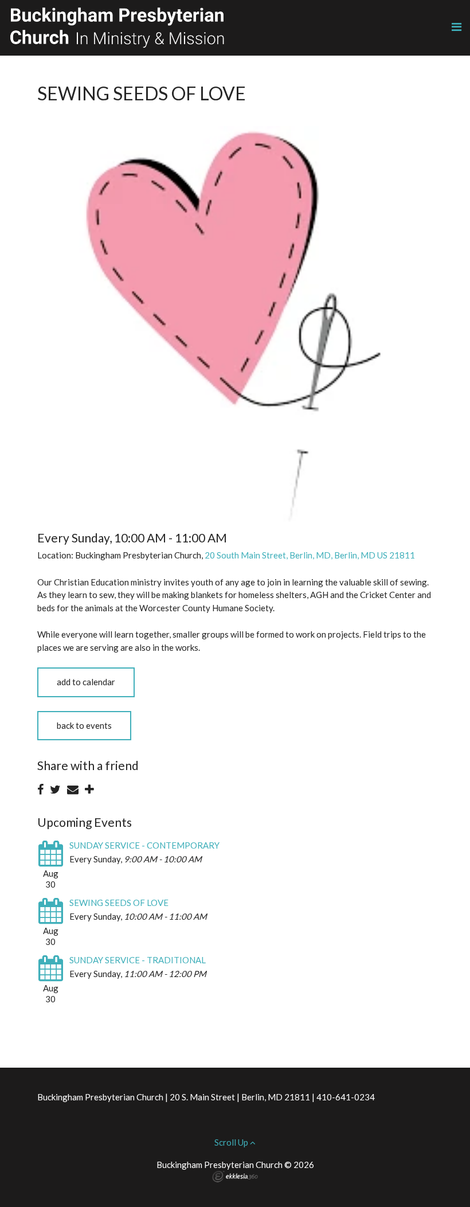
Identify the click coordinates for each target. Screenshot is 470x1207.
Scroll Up (232, 1142)
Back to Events (84, 725)
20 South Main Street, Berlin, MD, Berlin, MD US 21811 (310, 555)
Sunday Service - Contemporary (144, 845)
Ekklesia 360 (235, 1176)
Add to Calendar (86, 682)
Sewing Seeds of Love (119, 902)
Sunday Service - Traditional (137, 960)
